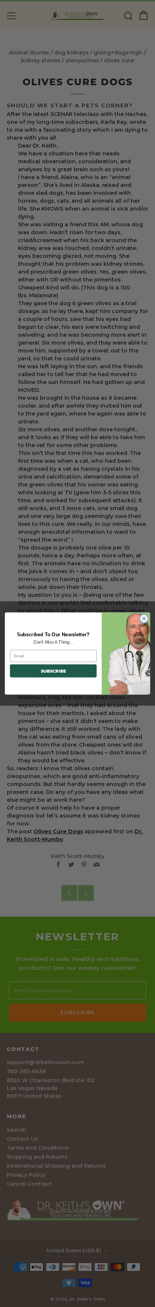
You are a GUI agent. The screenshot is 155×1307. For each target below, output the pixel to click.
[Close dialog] (144, 618)
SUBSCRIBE (53, 671)
